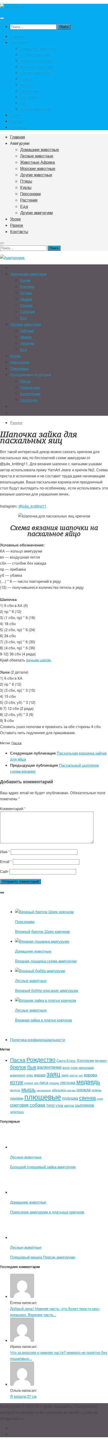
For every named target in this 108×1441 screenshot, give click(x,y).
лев (36, 1083)
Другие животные (35, 72)
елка (29, 1075)
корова (90, 1074)
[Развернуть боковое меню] (2, 892)
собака (37, 1104)
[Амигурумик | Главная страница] (12, 6)
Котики (26, 293)
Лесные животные (35, 54)
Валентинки (30, 394)
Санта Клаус (66, 1060)
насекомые (44, 1090)
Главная (17, 36)
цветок (69, 1105)
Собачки (27, 312)
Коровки (27, 286)
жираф (39, 1074)
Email (6, 861)
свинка (87, 1097)
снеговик (19, 1104)
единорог (17, 1074)
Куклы (25, 84)
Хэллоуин (28, 400)
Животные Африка (36, 60)
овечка (71, 1090)
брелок (18, 1066)
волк (66, 1067)
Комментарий (13, 808)
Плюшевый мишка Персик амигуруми (42, 1257)
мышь (28, 1089)
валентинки (49, 1067)
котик (16, 1082)
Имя (5, 851)
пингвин (16, 1098)
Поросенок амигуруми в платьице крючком (47, 1211)
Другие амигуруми (35, 109)
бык (31, 1066)
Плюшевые (19, 368)
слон (100, 1098)
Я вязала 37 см (23, 1396)
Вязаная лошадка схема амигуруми (46, 960)
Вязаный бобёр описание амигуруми (46, 990)
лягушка (67, 1082)
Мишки (26, 337)
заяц (53, 1073)
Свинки (26, 305)
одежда (84, 1090)
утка (59, 1105)
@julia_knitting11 (32, 506)
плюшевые (42, 1096)
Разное (16, 121)
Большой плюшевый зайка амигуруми (43, 1166)
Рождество (30, 387)
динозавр (86, 1067)
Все (23, 318)
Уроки (15, 115)
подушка (70, 1098)
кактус (74, 1075)
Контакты (18, 127)
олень (96, 1089)
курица (28, 1083)
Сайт (4, 871)
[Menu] (2, 18)
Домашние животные (38, 48)
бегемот (101, 1060)
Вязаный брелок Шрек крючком (42, 931)
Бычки (25, 280)
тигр (50, 1105)
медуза (15, 1090)
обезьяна (59, 1090)
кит (81, 1075)
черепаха (17, 1112)
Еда (23, 102)
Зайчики (27, 330)
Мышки (26, 299)
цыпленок (84, 1105)
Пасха (25, 381)
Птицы (26, 78)
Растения (28, 96)
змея (65, 1075)
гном (74, 1067)
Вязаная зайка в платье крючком (43, 1019)
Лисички (27, 343)
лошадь (54, 1083)
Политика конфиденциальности (37, 1039)
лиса (43, 1082)
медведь (88, 1081)
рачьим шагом (38, 659)
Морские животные (36, 66)
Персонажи (29, 90)
